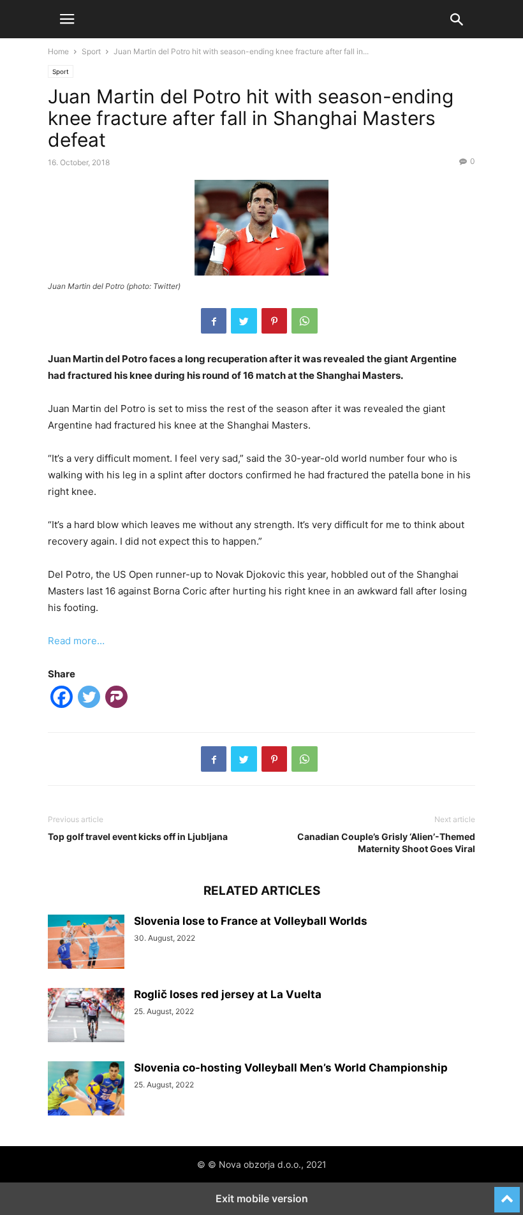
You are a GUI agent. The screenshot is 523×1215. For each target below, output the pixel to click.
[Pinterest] (274, 321)
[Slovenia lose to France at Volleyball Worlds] (86, 943)
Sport (91, 51)
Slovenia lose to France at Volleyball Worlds (250, 921)
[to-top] (507, 1194)
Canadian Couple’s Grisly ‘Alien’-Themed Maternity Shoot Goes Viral (386, 842)
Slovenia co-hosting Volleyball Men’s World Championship (291, 1067)
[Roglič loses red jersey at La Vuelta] (86, 1016)
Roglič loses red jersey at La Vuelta (227, 994)
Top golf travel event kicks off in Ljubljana (138, 836)
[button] (67, 19)
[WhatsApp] (304, 321)
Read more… (76, 641)
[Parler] (116, 699)
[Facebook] (213, 321)
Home (58, 51)
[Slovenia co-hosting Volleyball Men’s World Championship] (86, 1090)
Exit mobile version (262, 1198)
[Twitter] (244, 321)
